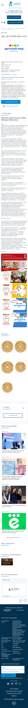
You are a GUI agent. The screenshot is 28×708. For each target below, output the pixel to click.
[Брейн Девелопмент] (14, 589)
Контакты (14, 695)
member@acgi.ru (16, 653)
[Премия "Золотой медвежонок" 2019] (7, 561)
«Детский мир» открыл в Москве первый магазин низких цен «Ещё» (13, 531)
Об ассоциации (14, 688)
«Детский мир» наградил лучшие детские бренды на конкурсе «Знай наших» (13, 451)
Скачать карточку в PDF (12, 106)
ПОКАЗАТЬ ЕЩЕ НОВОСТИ (13, 537)
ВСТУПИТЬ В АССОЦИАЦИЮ (15, 22)
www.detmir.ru (13, 74)
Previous (20, 600)
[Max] (8, 683)
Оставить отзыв (12, 415)
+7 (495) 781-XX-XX (11, 102)
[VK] (12, 683)
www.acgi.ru (15, 624)
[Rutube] (19, 683)
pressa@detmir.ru (9, 79)
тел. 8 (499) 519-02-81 (18, 658)
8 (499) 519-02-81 (15, 11)
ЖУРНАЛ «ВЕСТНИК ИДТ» (14, 17)
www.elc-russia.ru (11, 251)
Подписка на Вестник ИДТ (14, 693)
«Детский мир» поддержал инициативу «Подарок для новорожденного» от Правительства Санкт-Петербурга (12, 478)
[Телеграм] (16, 683)
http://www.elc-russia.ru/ (11, 231)
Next (25, 600)
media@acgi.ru (16, 659)
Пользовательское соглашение (14, 691)
